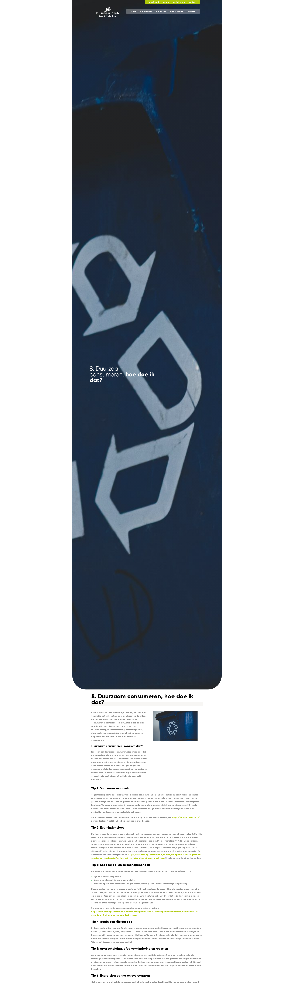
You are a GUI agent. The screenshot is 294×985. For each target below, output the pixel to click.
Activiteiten (179, 2)
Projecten (161, 11)
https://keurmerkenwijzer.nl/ (186, 817)
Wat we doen (146, 11)
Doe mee (191, 11)
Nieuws (166, 2)
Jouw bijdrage (176, 11)
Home (133, 11)
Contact (192, 2)
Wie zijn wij (153, 2)
